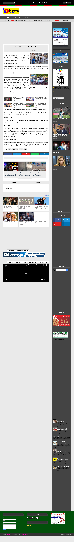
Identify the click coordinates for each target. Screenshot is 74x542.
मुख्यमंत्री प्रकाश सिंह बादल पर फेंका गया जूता (63, 466)
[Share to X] (33, 50)
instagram (44, 2)
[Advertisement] (50, 10)
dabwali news (15, 149)
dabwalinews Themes (24, 534)
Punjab (9, 17)
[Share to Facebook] (34, 50)
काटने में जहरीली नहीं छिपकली (57, 436)
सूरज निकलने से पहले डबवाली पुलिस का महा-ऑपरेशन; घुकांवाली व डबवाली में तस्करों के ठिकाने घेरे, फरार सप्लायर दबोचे (39, 174)
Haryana (20, 149)
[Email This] (31, 50)
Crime (20, 17)
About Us (39, 4)
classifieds (68, 534)
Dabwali (15, 17)
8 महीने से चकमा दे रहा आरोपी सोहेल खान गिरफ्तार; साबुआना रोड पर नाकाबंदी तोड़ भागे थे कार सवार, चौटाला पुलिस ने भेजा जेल (11, 174)
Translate (62, 99)
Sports (26, 17)
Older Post (37, 182)
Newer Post (14, 182)
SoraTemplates (10, 534)
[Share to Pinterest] (35, 50)
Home (28, 4)
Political (25, 149)
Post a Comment (9, 188)
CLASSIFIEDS (33, 4)
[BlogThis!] (32, 50)
